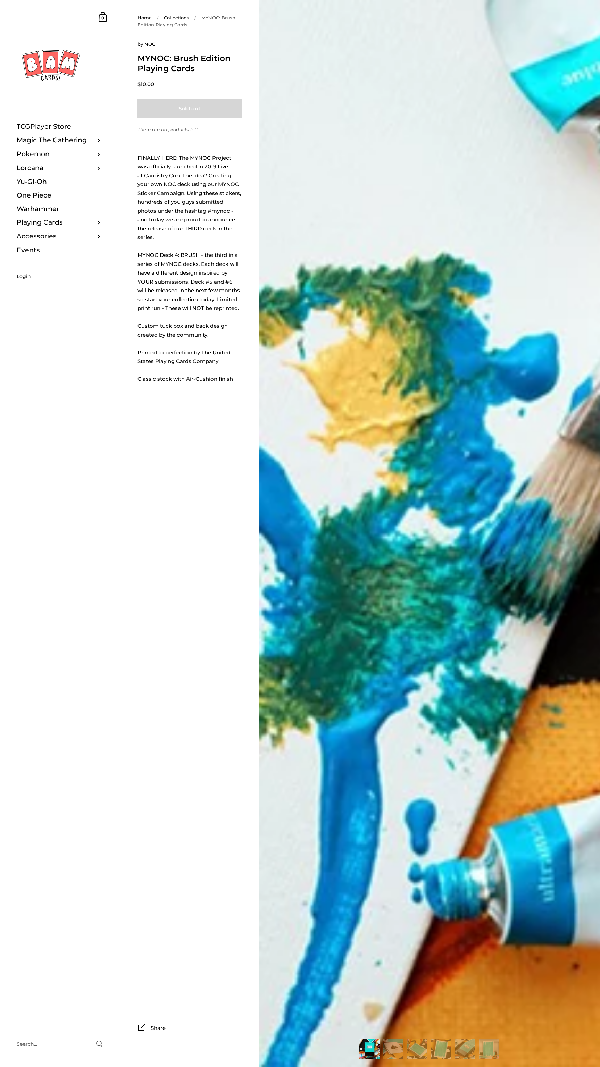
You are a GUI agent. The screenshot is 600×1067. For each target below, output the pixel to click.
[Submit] (99, 1044)
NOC (149, 44)
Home (145, 17)
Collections (176, 17)
